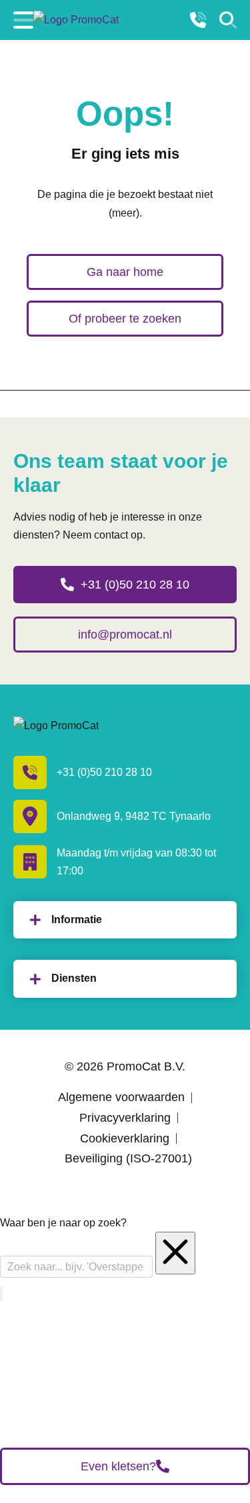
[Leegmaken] (175, 1253)
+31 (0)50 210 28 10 (135, 584)
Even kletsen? (118, 1466)
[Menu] (23, 20)
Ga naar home (125, 272)
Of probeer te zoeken (125, 318)
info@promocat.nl (125, 634)
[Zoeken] (228, 20)
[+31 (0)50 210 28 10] (198, 20)
